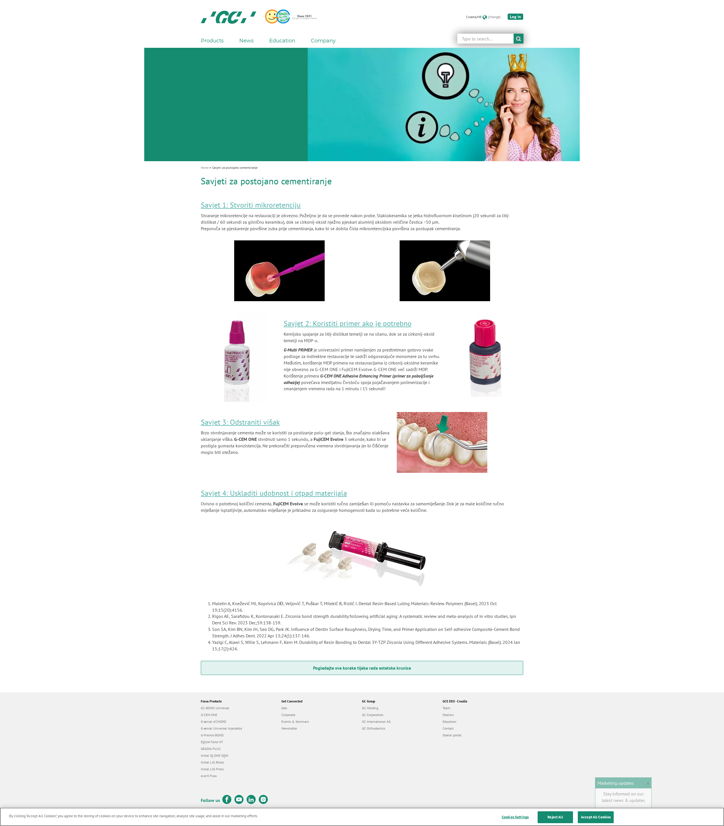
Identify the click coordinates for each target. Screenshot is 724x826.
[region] (362, 817)
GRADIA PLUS (210, 749)
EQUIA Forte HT (212, 742)
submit (518, 39)
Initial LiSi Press (212, 769)
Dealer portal (452, 735)
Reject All (555, 817)
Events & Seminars (295, 721)
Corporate (288, 715)
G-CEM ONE (209, 715)
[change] (494, 17)
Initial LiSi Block (212, 762)
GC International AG (376, 721)
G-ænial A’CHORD (213, 721)
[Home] (228, 17)
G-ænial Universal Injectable (221, 728)
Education (449, 721)
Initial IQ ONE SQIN (214, 755)
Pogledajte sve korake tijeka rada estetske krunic (361, 668)
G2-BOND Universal (215, 708)
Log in (515, 16)
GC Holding (370, 708)
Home (205, 168)
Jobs (284, 708)
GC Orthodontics (373, 728)
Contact (448, 728)
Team (446, 708)
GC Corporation (372, 715)
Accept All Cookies (596, 817)
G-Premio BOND (212, 735)
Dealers (448, 715)
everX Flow (209, 776)
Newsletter (289, 728)
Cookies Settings (515, 817)
